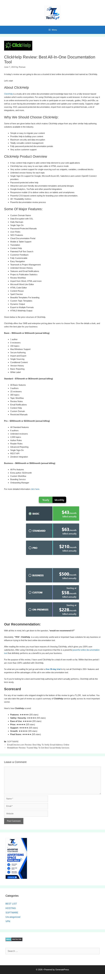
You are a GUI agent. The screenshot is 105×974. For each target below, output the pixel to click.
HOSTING (10, 908)
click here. (35, 489)
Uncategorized (12, 917)
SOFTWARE (13, 741)
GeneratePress (62, 969)
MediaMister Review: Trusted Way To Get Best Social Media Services (38, 748)
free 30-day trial (53, 669)
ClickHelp (8, 94)
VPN (7, 921)
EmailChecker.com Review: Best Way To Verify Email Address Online (38, 745)
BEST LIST (11, 903)
